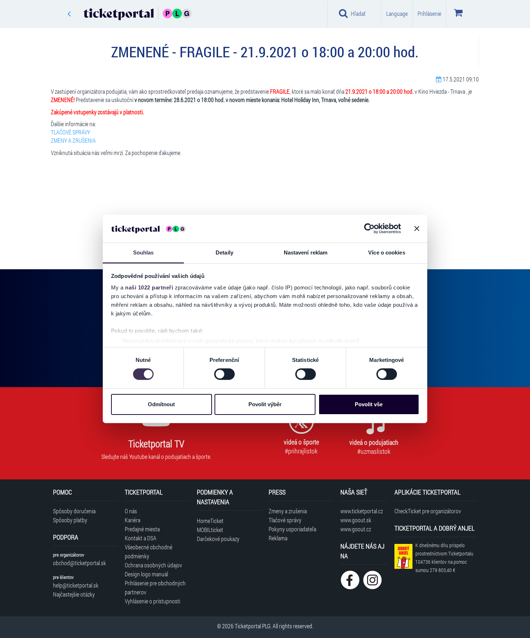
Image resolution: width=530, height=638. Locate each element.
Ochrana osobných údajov (153, 565)
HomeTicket (210, 520)
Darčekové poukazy (218, 538)
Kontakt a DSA (140, 538)
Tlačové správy (285, 520)
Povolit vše (369, 404)
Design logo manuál (146, 574)
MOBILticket (210, 529)
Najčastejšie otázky (74, 594)
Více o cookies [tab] (386, 252)
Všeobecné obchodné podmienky (148, 551)
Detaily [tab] (224, 252)
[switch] (224, 374)
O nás (131, 511)
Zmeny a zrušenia (288, 511)
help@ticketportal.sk (75, 585)
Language (397, 13)
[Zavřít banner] (416, 228)
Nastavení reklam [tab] (306, 252)
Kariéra (132, 520)
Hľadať (358, 13)
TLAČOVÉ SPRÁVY (70, 132)
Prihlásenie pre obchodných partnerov (155, 587)
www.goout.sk (355, 520)
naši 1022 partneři (149, 287)
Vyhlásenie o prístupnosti (152, 601)
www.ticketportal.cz (361, 511)
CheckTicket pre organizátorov (427, 511)
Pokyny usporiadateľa (292, 529)
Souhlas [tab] (143, 252)
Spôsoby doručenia (74, 511)
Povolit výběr (265, 404)
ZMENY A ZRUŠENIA (73, 140)
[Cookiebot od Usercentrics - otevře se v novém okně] (369, 228)
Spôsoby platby (70, 520)
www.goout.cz (355, 529)
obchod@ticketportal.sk (79, 563)
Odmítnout (161, 404)
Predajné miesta (142, 529)
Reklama (278, 538)
